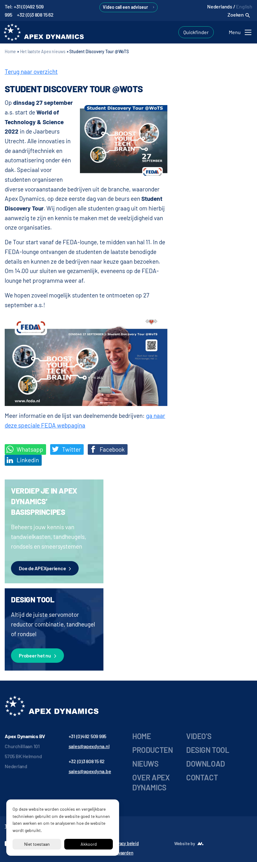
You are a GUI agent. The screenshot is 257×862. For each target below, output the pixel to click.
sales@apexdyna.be (90, 771)
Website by (184, 843)
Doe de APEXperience (42, 568)
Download (205, 763)
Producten (152, 749)
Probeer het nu (35, 655)
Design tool (207, 749)
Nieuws (145, 763)
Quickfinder (196, 32)
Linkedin (27, 460)
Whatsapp (29, 449)
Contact (202, 777)
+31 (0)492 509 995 (88, 736)
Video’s (198, 736)
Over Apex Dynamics (151, 782)
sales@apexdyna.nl (89, 746)
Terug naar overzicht (31, 71)
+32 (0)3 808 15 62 (35, 15)
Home (10, 51)
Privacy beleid (125, 843)
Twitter (71, 449)
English (244, 6)
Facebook (111, 449)
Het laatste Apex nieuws (43, 51)
